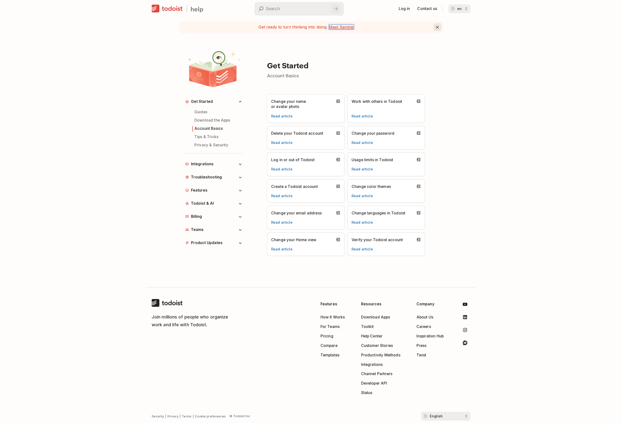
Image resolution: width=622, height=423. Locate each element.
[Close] (437, 27)
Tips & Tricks (206, 136)
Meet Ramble (341, 27)
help (196, 9)
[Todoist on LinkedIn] (465, 318)
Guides (200, 112)
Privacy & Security (211, 145)
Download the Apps (212, 120)
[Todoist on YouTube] (465, 305)
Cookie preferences (210, 416)
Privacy (173, 416)
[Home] (167, 9)
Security (158, 416)
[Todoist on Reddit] (465, 343)
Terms (187, 416)
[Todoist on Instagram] (465, 331)
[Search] (336, 8)
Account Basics (208, 128)
